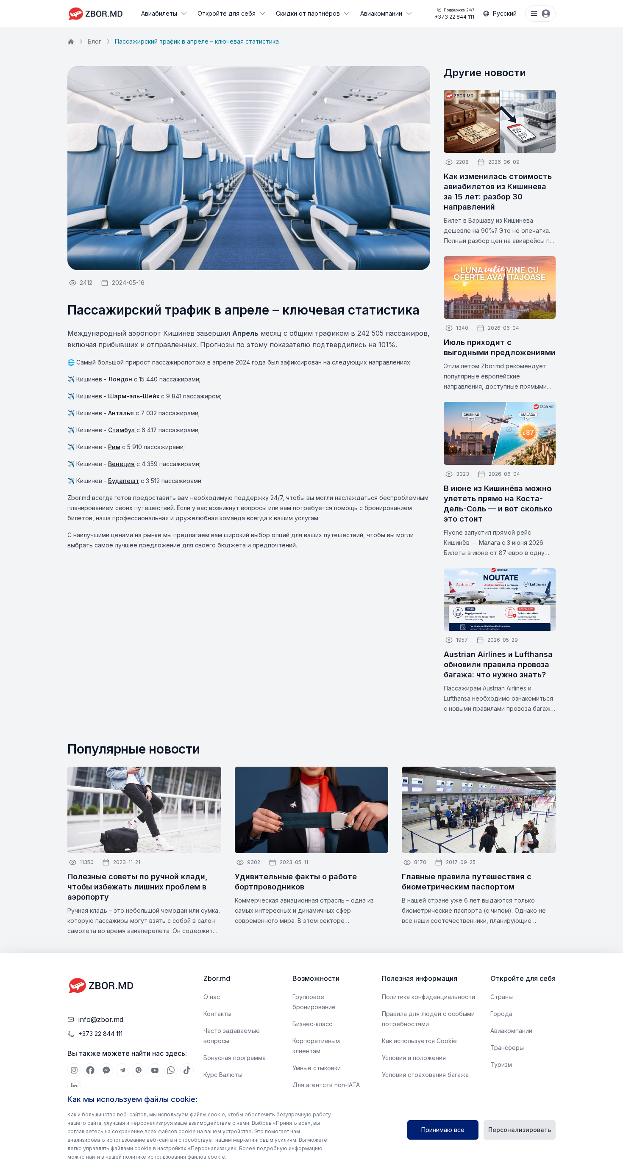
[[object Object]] (74, 1070)
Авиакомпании (381, 13)
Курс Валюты (222, 1074)
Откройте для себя (226, 13)
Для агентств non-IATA (326, 1084)
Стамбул (122, 430)
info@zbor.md (100, 1019)
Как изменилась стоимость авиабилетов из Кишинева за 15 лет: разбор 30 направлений (498, 191)
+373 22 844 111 (454, 14)
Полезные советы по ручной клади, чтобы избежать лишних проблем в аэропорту (137, 886)
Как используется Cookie (419, 1040)
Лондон (119, 379)
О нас (211, 996)
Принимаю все (442, 1129)
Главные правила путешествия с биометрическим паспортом (466, 881)
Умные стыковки (316, 1067)
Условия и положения (414, 1057)
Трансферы (507, 1047)
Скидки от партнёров (308, 13)
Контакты (217, 1013)
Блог (94, 41)
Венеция (121, 463)
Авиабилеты (159, 13)
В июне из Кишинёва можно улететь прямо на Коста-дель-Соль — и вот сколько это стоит (498, 503)
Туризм (501, 1064)
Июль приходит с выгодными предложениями (500, 347)
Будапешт (123, 480)
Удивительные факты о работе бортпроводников (296, 881)
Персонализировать (519, 1129)
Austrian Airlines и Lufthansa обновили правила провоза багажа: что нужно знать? (498, 664)
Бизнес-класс (312, 1023)
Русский (505, 13)
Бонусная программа (234, 1057)
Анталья (121, 413)
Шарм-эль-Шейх (133, 396)
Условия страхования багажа (425, 1074)
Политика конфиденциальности (428, 996)
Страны (501, 996)
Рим (114, 446)
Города (501, 1013)
